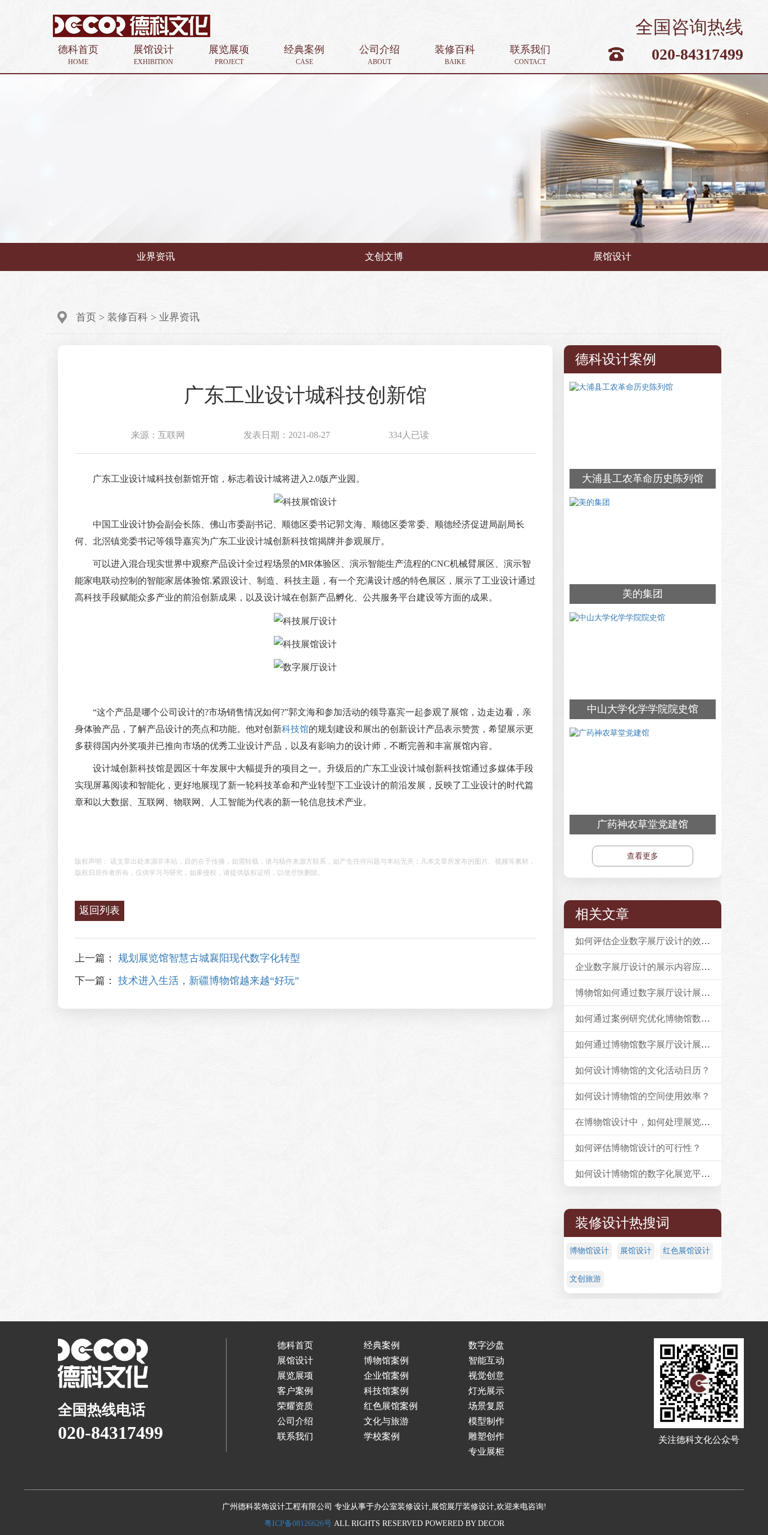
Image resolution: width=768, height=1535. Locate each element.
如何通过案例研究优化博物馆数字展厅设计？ (665, 1018)
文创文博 (384, 256)
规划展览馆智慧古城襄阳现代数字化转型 (209, 958)
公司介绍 (379, 55)
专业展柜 (486, 1451)
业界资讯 (156, 256)
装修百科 (455, 55)
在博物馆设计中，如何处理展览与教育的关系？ (669, 1122)
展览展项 (229, 55)
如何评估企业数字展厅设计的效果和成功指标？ (669, 941)
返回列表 (99, 910)
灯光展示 (486, 1391)
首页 (86, 317)
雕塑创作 (486, 1436)
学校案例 (382, 1436)
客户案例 (295, 1391)
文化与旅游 (386, 1421)
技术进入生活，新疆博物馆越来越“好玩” (208, 980)
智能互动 (486, 1360)
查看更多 (642, 856)
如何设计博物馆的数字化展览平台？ (647, 1174)
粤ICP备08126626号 (298, 1523)
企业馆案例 (386, 1375)
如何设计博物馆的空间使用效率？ (642, 1096)
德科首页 (78, 55)
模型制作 (486, 1421)
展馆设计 (153, 55)
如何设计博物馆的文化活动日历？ (642, 1070)
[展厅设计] (131, 25)
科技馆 (295, 729)
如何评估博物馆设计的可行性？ (638, 1148)
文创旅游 (585, 1279)
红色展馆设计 (686, 1251)
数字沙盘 (486, 1345)
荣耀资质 (295, 1406)
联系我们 (530, 55)
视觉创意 (486, 1375)
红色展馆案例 (391, 1406)
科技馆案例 (386, 1391)
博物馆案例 (386, 1360)
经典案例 (304, 55)
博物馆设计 (589, 1251)
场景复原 (486, 1406)
